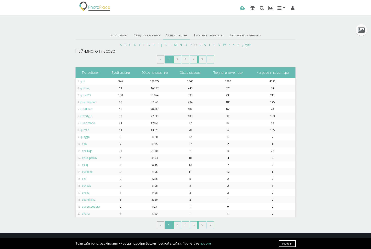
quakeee (87, 172)
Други (246, 45)
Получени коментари (208, 35)
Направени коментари (245, 35)
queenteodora (91, 206)
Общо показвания (147, 35)
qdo (84, 144)
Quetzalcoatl (88, 102)
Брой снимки (119, 35)
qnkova (84, 88)
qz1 (84, 179)
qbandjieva (88, 199)
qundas (86, 185)
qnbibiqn (87, 151)
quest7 (84, 130)
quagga (85, 137)
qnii (82, 81)
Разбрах (287, 243)
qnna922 (85, 95)
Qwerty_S (86, 116)
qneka (85, 192)
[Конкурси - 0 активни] (252, 8)
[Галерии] (270, 8)
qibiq (85, 165)
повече (206, 243)
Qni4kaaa (86, 109)
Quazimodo (87, 123)
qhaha (86, 213)
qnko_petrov (89, 158)
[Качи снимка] (242, 8)
